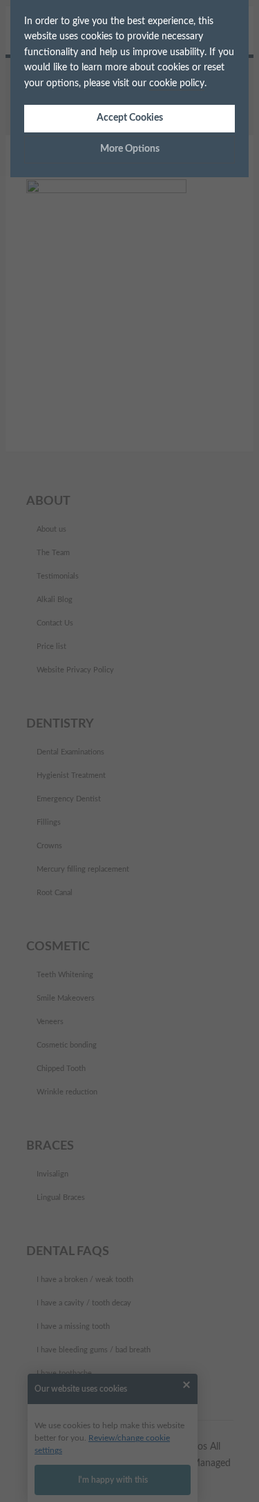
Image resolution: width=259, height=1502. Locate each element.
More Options (130, 149)
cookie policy (176, 83)
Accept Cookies (130, 118)
